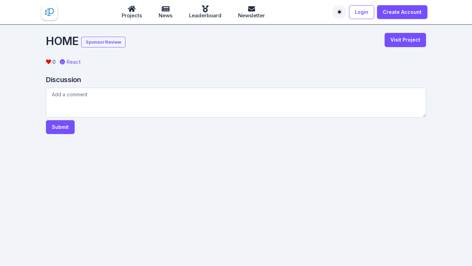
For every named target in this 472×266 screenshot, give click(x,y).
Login (361, 12)
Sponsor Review (103, 42)
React (73, 62)
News (165, 15)
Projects (132, 15)
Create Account (402, 12)
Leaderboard (205, 15)
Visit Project (405, 40)
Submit (60, 127)
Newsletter (251, 15)
